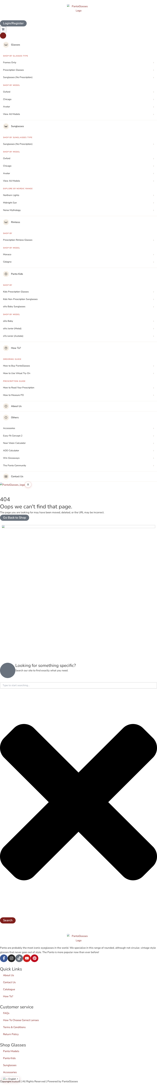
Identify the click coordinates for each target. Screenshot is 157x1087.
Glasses (15, 44)
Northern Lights (11, 195)
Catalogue (9, 989)
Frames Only (9, 62)
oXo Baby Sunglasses (14, 306)
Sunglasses (17, 126)
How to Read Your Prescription (18, 387)
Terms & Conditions (14, 1027)
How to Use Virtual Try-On (16, 373)
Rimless (15, 222)
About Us (16, 406)
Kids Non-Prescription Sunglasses (20, 299)
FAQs (6, 1013)
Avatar (6, 106)
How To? (16, 348)
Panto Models (11, 1051)
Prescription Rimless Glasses (17, 239)
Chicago (7, 99)
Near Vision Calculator (14, 443)
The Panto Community (14, 465)
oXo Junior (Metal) (12, 328)
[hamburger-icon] (3, 36)
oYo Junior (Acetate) (13, 335)
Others (15, 417)
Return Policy (11, 1034)
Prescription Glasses (13, 69)
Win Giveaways (11, 458)
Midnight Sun (10, 202)
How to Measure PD (13, 395)
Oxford (6, 91)
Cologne (7, 261)
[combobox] (78, 685)
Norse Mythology (12, 210)
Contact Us (17, 476)
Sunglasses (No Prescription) (18, 77)
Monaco (7, 254)
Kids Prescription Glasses (16, 291)
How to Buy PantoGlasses (16, 365)
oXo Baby (8, 321)
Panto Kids (17, 274)
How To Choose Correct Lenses (21, 1020)
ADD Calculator (11, 450)
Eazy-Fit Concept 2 (12, 435)
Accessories (9, 428)
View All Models (11, 114)
